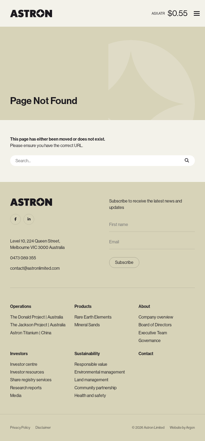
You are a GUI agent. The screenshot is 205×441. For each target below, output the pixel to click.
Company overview (156, 317)
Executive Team (153, 332)
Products (83, 306)
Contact (146, 353)
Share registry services (31, 379)
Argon (190, 428)
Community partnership (95, 387)
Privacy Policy (20, 428)
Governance (150, 340)
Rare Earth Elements (93, 317)
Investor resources (27, 372)
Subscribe (124, 262)
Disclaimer (43, 428)
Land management (91, 379)
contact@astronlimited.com (35, 268)
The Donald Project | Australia (36, 317)
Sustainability (87, 353)
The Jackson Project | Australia (37, 324)
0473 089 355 (23, 257)
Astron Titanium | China (30, 332)
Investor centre (23, 364)
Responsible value (90, 364)
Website (176, 428)
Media (15, 395)
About (144, 306)
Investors (19, 353)
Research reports (26, 387)
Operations (20, 306)
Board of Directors (155, 324)
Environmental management (99, 372)
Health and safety (90, 395)
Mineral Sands (87, 324)
